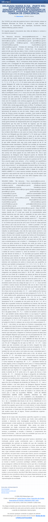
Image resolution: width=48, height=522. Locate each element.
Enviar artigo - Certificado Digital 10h (9, 487)
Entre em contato (5, 492)
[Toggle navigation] (44, 2)
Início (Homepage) (5, 489)
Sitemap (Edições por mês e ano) (8, 491)
